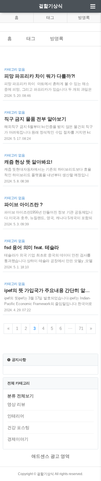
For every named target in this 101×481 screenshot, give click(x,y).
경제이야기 (17, 439)
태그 (50, 17)
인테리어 (15, 415)
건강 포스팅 (18, 427)
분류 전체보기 (20, 395)
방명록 (84, 17)
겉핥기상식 (51, 6)
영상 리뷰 (16, 404)
